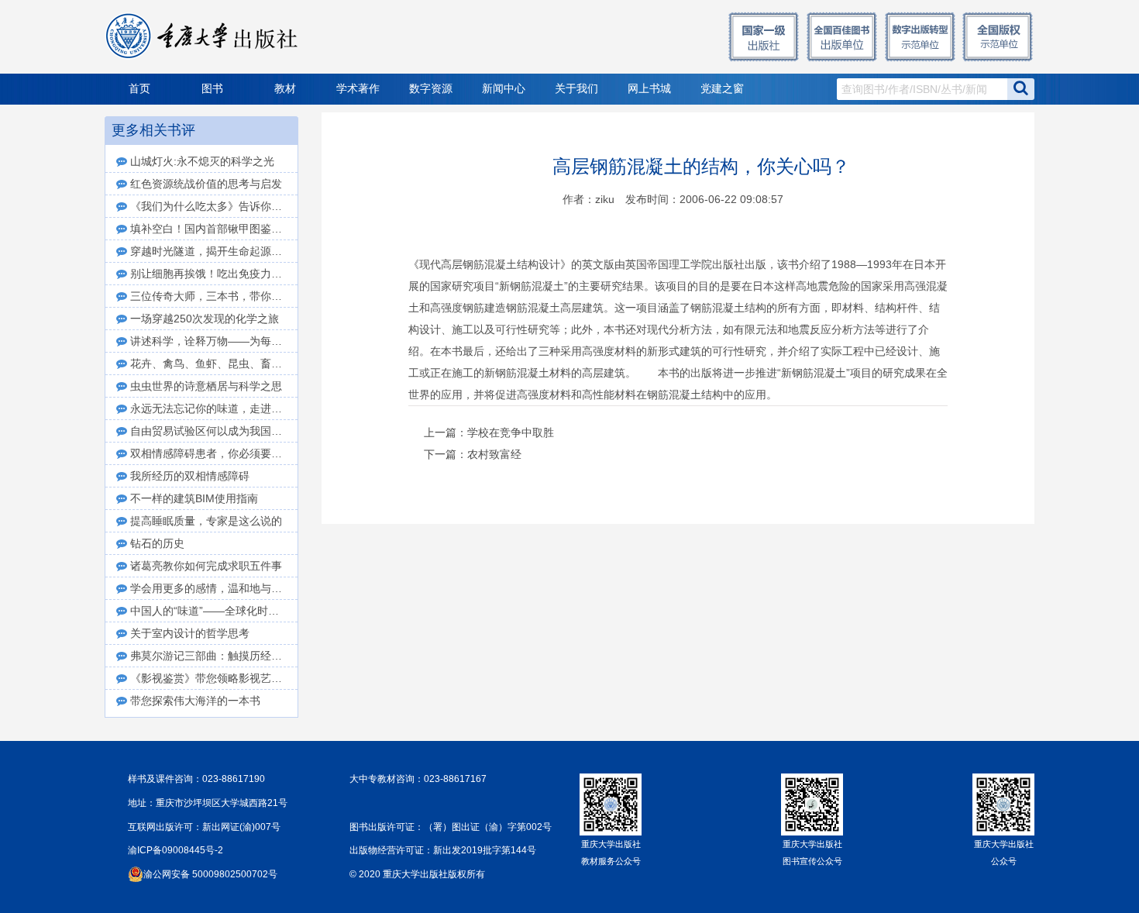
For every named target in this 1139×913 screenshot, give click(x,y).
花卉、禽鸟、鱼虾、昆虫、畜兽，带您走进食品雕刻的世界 (214, 363)
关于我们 (576, 89)
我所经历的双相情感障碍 (189, 476)
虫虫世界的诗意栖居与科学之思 (206, 386)
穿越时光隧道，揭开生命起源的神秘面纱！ (214, 251)
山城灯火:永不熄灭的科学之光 (202, 161)
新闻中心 (503, 89)
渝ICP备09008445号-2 (175, 850)
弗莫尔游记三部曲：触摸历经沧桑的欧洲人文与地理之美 (214, 655)
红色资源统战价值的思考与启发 (206, 183)
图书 (212, 89)
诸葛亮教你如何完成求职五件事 (206, 566)
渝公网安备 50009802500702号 (210, 874)
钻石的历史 (157, 543)
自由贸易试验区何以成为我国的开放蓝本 (214, 431)
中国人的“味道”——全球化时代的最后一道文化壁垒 (214, 611)
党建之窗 (722, 89)
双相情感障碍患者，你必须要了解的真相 (214, 453)
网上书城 (649, 89)
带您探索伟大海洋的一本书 (195, 700)
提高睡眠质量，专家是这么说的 (206, 521)
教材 (285, 89)
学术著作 (358, 89)
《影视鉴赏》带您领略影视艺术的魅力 (214, 678)
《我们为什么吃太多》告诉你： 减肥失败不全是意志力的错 (214, 206)
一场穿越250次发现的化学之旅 (204, 318)
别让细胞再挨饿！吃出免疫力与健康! (214, 273)
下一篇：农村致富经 (472, 454)
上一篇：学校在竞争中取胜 (489, 432)
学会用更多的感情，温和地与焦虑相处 (214, 588)
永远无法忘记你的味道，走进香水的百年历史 (214, 408)
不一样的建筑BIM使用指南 (194, 498)
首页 (139, 89)
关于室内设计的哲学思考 (189, 633)
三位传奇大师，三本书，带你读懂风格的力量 (214, 296)
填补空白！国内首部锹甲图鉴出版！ (214, 228)
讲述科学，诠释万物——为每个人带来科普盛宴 (214, 341)
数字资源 (431, 89)
